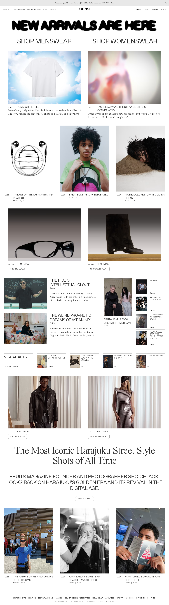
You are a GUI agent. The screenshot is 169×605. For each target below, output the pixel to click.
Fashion (52, 323)
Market (10, 107)
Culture (90, 107)
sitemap (119, 598)
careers (58, 598)
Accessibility (110, 601)
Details (111, 3)
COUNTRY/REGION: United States (77, 598)
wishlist (155, 9)
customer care (19, 598)
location (32, 598)
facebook (129, 598)
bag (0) (163, 9)
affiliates (109, 598)
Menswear (7, 9)
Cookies (100, 601)
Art (82, 367)
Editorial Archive (45, 598)
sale (45, 9)
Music (15, 201)
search (53, 9)
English (139, 9)
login (147, 9)
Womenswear (19, 9)
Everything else (34, 9)
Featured (11, 264)
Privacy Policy (90, 601)
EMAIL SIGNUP (97, 598)
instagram (140, 598)
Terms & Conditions (77, 601)
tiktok (153, 598)
